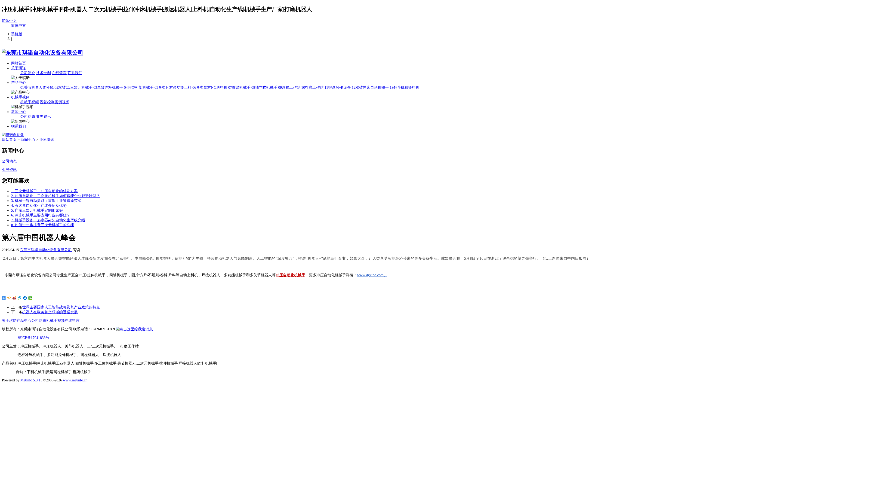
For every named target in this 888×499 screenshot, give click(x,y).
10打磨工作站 (312, 87)
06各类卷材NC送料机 (209, 87)
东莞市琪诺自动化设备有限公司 (46, 250)
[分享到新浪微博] (14, 298)
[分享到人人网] (25, 298)
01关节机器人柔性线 (37, 87)
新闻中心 (18, 112)
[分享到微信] (30, 298)
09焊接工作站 (289, 87)
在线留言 (59, 73)
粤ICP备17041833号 (33, 338)
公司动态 (27, 117)
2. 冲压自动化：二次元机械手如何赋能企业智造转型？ (55, 196)
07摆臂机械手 (239, 87)
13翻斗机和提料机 (404, 87)
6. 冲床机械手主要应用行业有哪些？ (40, 215)
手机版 (16, 34)
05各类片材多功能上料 (172, 87)
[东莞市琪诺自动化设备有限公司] (42, 53)
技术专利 (43, 73)
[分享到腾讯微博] (20, 298)
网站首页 (18, 63)
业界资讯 (43, 117)
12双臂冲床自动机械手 (370, 87)
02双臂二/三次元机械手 (73, 87)
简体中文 (9, 21)
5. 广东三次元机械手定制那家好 (37, 210)
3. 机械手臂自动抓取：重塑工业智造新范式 (46, 201)
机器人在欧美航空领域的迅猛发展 (50, 312)
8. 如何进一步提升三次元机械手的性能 (42, 225)
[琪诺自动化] (13, 135)
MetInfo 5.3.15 (31, 380)
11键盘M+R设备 (337, 87)
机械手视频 (20, 97)
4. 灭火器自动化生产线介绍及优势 (39, 205)
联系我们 (75, 73)
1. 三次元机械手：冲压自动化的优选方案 (44, 191)
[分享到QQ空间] (9, 298)
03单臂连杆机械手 (108, 87)
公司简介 (27, 73)
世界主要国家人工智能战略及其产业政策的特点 (61, 307)
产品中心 (18, 83)
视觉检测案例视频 (54, 102)
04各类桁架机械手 (139, 87)
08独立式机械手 (264, 87)
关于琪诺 (18, 68)
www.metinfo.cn (75, 380)
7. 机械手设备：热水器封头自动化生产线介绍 (48, 220)
